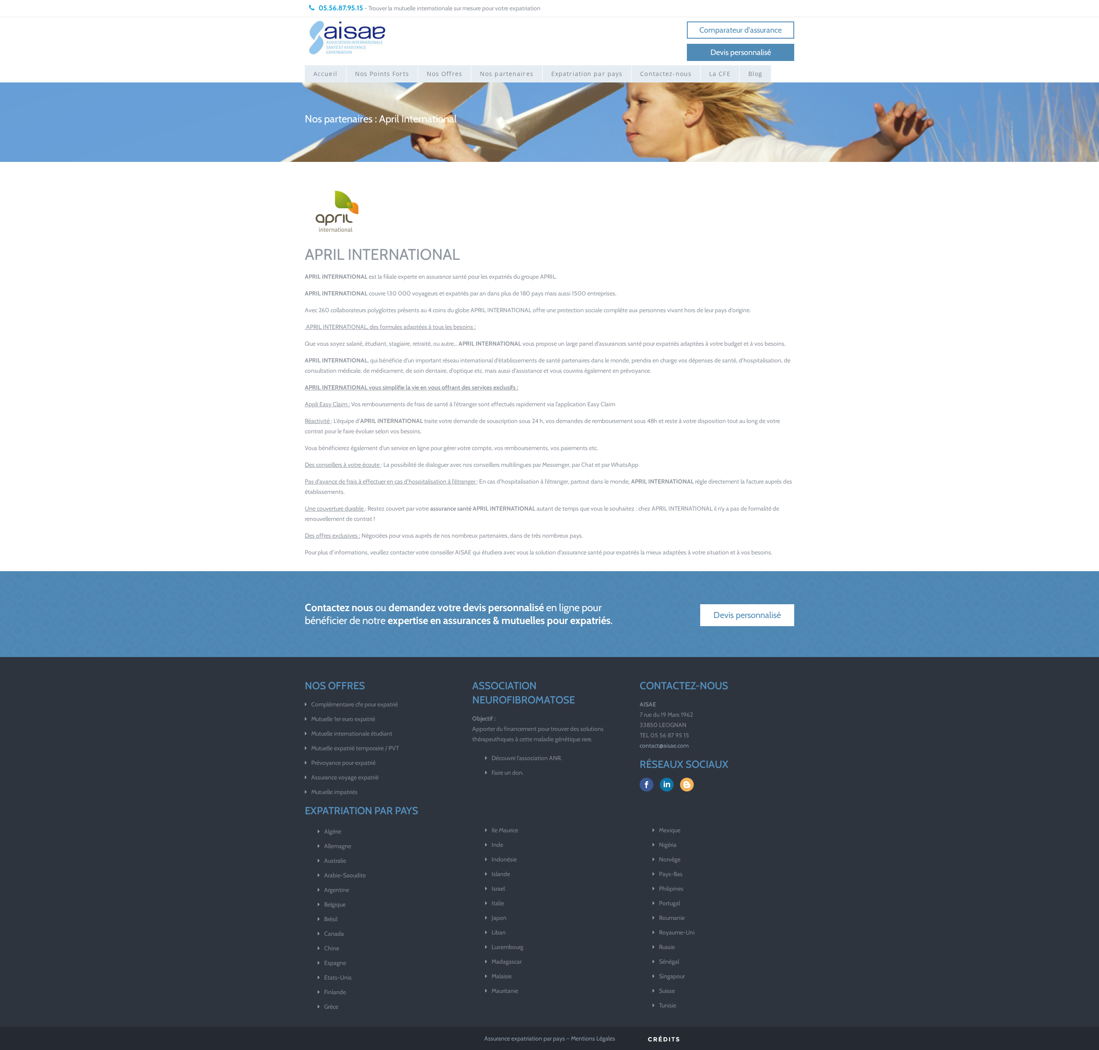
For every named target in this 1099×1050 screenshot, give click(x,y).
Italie (498, 903)
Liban (499, 932)
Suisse (667, 991)
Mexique (669, 830)
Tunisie (667, 1005)
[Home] (348, 37)
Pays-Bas (671, 874)
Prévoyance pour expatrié (343, 763)
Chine (331, 948)
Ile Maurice (505, 830)
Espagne (335, 963)
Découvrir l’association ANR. (527, 758)
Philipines (671, 888)
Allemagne (337, 846)
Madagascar (507, 961)
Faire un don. (508, 772)
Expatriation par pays (587, 74)
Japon (499, 918)
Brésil (330, 919)
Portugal (669, 903)
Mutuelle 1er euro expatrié (343, 719)
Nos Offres (444, 74)
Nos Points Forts (382, 74)
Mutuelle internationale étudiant (351, 733)
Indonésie (504, 859)
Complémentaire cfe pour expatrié (354, 704)
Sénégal (669, 961)
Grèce (331, 1006)
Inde (497, 845)
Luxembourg (507, 947)
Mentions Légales (593, 1038)
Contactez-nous (666, 74)
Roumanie (672, 918)
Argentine (336, 890)
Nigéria (668, 845)
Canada (334, 933)
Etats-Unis (338, 977)
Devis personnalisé (740, 52)
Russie (667, 947)
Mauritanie (505, 991)
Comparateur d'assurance (740, 30)
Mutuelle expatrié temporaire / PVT (355, 748)
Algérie (332, 831)
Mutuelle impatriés (334, 792)
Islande (501, 874)
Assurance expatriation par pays (524, 1038)
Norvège (669, 859)
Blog (755, 74)
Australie (335, 860)
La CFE (720, 74)
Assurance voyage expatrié (345, 777)
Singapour (672, 976)
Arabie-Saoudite (345, 875)
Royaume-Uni (677, 932)
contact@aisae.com (664, 745)
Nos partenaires (507, 74)
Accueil (325, 74)
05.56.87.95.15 (340, 8)
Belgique (335, 904)
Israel (498, 888)
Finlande (335, 992)
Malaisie (502, 976)
